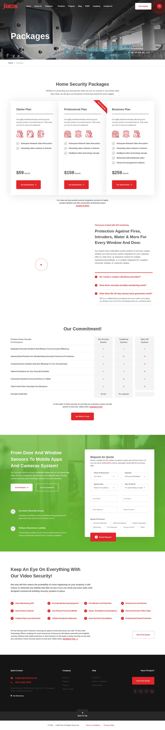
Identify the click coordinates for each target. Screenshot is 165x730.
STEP (87, 6)
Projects (71, 6)
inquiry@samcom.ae (26, 678)
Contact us (96, 678)
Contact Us (108, 6)
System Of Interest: (97, 519)
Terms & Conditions (99, 681)
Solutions (49, 6)
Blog (80, 6)
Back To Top (82, 716)
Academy (96, 6)
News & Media (68, 689)
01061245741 (107, 463)
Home (28, 6)
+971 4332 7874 (23, 682)
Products (61, 6)
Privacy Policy (97, 685)
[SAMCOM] (9, 6)
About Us (38, 6)
